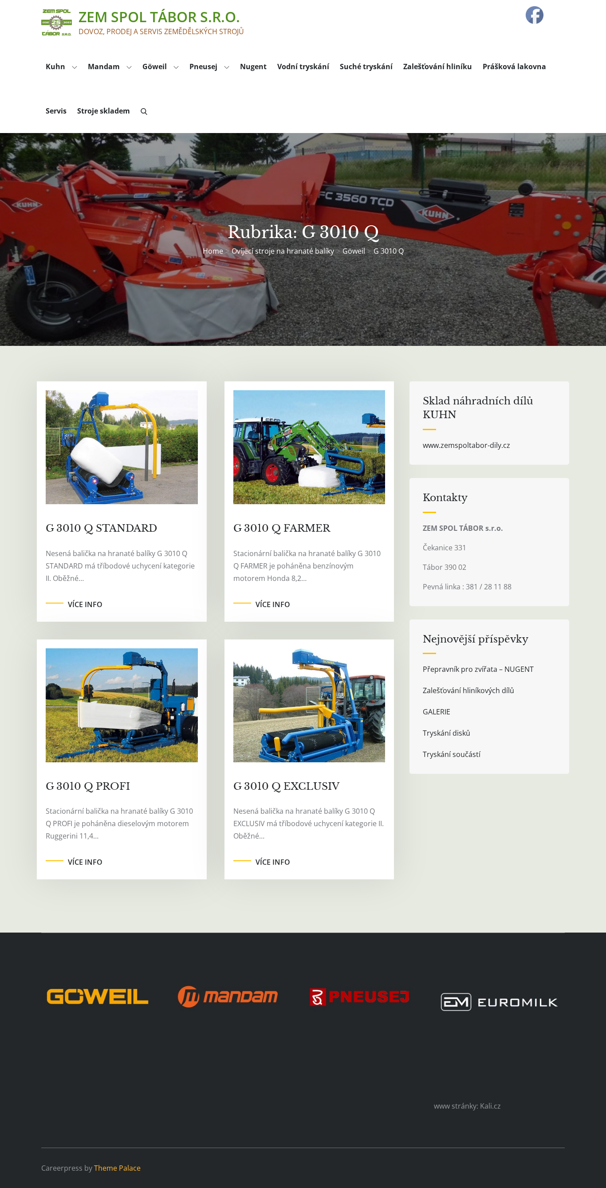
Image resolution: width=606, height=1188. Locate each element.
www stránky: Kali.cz (467, 1106)
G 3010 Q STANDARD (101, 528)
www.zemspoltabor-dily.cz (466, 445)
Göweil (154, 66)
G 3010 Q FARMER (281, 528)
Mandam (104, 66)
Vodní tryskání (303, 66)
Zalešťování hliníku (437, 66)
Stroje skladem (103, 111)
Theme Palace (117, 1168)
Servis (56, 111)
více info (85, 604)
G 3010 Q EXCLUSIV (286, 786)
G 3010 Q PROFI (88, 786)
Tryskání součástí (451, 754)
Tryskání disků (446, 733)
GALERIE (436, 712)
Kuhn (55, 66)
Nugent (253, 66)
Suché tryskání (366, 66)
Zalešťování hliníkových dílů (468, 690)
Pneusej (203, 66)
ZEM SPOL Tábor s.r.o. (159, 16)
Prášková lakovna (514, 66)
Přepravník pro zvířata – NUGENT (478, 669)
